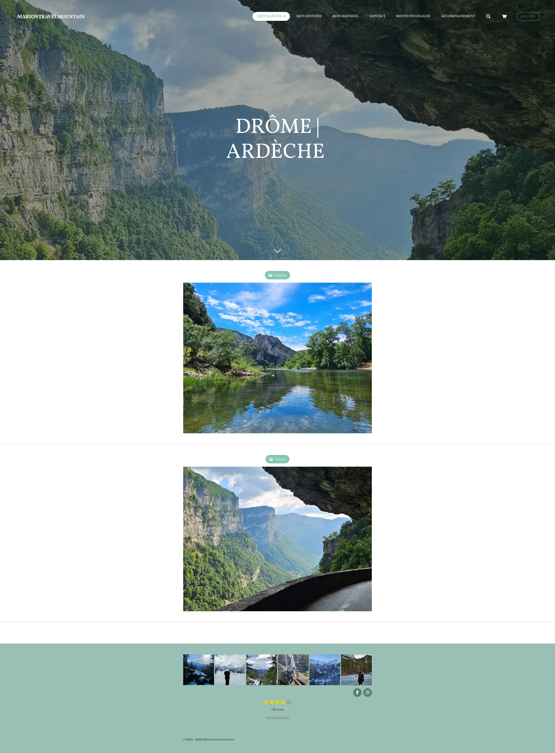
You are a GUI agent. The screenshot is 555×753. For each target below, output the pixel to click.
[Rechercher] (488, 16)
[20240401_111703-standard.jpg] (230, 670)
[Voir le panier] (504, 16)
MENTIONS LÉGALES (277, 717)
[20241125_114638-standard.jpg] (198, 670)
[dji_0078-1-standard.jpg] (262, 670)
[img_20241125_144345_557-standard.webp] (356, 670)
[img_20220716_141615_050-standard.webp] (293, 670)
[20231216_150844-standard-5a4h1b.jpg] (325, 670)
